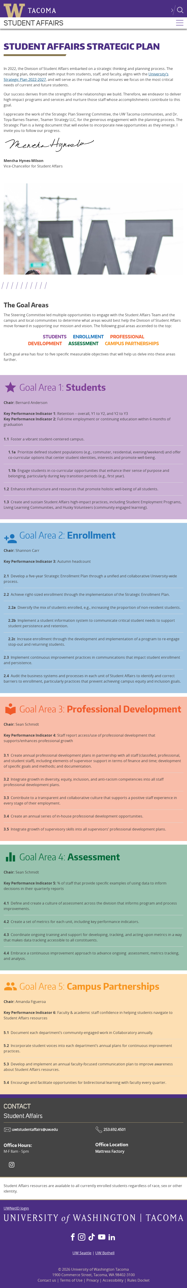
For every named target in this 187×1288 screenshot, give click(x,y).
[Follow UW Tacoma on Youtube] (101, 1237)
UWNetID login (16, 1208)
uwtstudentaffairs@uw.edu (34, 1129)
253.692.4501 (114, 1129)
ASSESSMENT (83, 343)
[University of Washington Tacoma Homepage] (93, 1221)
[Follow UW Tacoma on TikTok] (91, 1237)
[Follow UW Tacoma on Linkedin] (111, 1237)
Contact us (47, 1280)
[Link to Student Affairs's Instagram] (12, 1164)
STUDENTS (55, 336)
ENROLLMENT (88, 336)
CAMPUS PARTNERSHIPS (132, 343)
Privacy (92, 1280)
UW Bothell (104, 1252)
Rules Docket (138, 1280)
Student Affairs (33, 23)
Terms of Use (71, 1280)
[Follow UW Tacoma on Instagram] (81, 1237)
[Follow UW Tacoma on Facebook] (72, 1237)
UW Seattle (82, 1252)
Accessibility (113, 1280)
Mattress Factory (109, 1151)
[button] (179, 23)
